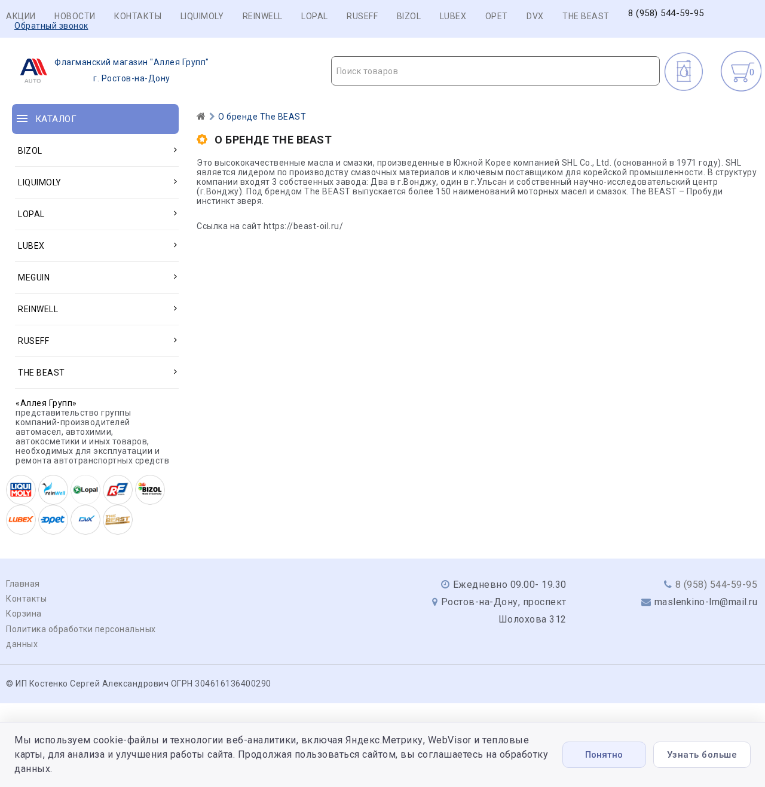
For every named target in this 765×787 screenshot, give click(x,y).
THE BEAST (586, 16)
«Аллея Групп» (46, 403)
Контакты (137, 16)
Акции (21, 16)
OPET (496, 16)
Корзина (24, 613)
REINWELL (263, 16)
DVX (535, 16)
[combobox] (495, 71)
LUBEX (453, 16)
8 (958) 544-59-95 (666, 13)
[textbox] (496, 71)
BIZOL (409, 16)
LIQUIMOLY (202, 16)
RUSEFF (362, 16)
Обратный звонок (51, 25)
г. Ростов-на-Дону (131, 70)
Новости (75, 16)
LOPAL (314, 16)
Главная (23, 583)
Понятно (604, 754)
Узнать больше (702, 754)
